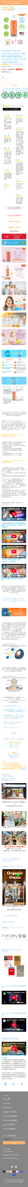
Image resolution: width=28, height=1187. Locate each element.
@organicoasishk (7, 860)
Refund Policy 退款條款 (10, 1120)
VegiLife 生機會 (16, 1180)
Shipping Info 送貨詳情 (10, 1112)
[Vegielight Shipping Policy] (14, 239)
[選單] (25, 8)
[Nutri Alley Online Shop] (14, 938)
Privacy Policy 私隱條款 (10, 1116)
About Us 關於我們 (8, 1124)
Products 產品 (7, 1107)
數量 (3, 77)
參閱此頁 (23, 769)
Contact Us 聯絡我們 (9, 1129)
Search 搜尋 (6, 1099)
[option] (8, 42)
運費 (9, 72)
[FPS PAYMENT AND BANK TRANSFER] (14, 242)
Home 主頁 (6, 1103)
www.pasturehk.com (8, 778)
